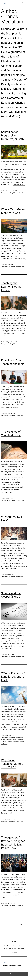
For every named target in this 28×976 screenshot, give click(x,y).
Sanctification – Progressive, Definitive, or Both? (13, 135)
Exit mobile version (14, 974)
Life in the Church (18, 344)
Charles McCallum (11, 739)
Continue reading (19, 185)
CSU (2, 744)
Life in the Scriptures (19, 266)
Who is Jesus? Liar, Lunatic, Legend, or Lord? (13, 676)
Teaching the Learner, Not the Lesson (11, 286)
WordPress (17, 965)
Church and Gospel (18, 741)
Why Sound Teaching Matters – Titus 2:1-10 (13, 764)
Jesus (5, 744)
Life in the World (18, 193)
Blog (11, 193)
